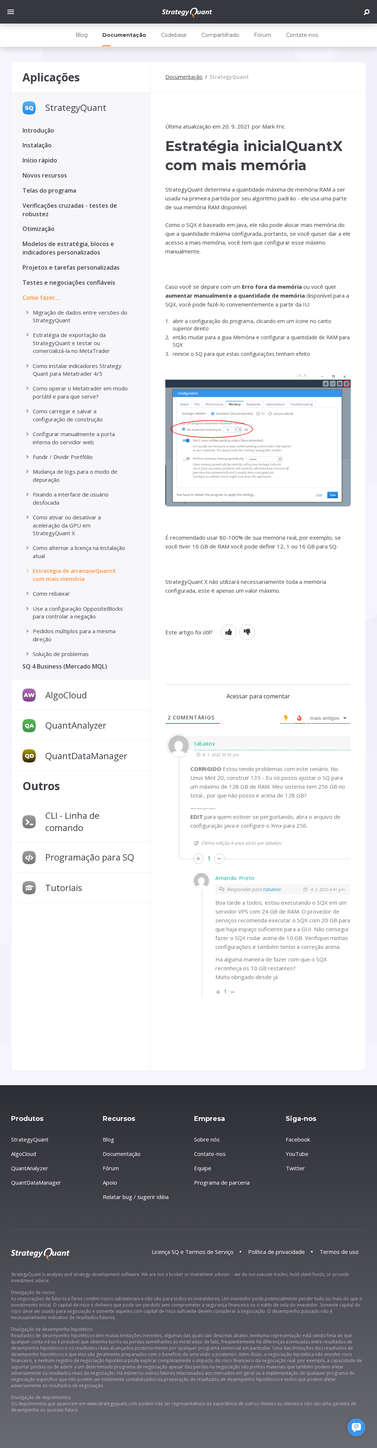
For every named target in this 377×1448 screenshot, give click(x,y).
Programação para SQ (89, 857)
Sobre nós (207, 1139)
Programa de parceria (222, 1182)
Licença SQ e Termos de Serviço (192, 1251)
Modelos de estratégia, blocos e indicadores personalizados (68, 248)
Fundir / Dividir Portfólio (63, 456)
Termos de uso (339, 1251)
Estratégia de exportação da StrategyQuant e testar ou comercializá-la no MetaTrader (71, 342)
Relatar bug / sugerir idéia (136, 1196)
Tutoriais (63, 887)
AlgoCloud (66, 695)
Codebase (174, 35)
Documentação (124, 35)
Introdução (38, 130)
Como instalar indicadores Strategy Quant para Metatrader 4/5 (77, 369)
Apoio (110, 1182)
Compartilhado (220, 35)
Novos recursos (44, 175)
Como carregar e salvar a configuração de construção (68, 415)
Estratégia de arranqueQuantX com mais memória (74, 574)
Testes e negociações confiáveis (68, 282)
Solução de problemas (61, 654)
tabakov (272, 889)
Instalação (37, 145)
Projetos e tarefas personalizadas (71, 267)
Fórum (262, 35)
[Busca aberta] (366, 12)
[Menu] (12, 12)
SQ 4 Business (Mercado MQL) (64, 666)
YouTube (297, 1153)
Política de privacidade (276, 1251)
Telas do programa (49, 190)
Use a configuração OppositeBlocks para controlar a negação (78, 612)
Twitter (295, 1168)
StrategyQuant (75, 107)
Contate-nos (302, 35)
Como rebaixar (51, 593)
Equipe (202, 1168)
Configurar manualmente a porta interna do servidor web (74, 437)
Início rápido (39, 160)
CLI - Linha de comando (72, 821)
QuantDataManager (86, 756)
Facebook (298, 1139)
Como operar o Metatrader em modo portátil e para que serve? (80, 392)
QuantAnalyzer (75, 725)
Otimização (38, 229)
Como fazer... (41, 298)
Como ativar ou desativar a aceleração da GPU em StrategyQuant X (67, 525)
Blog (81, 35)
